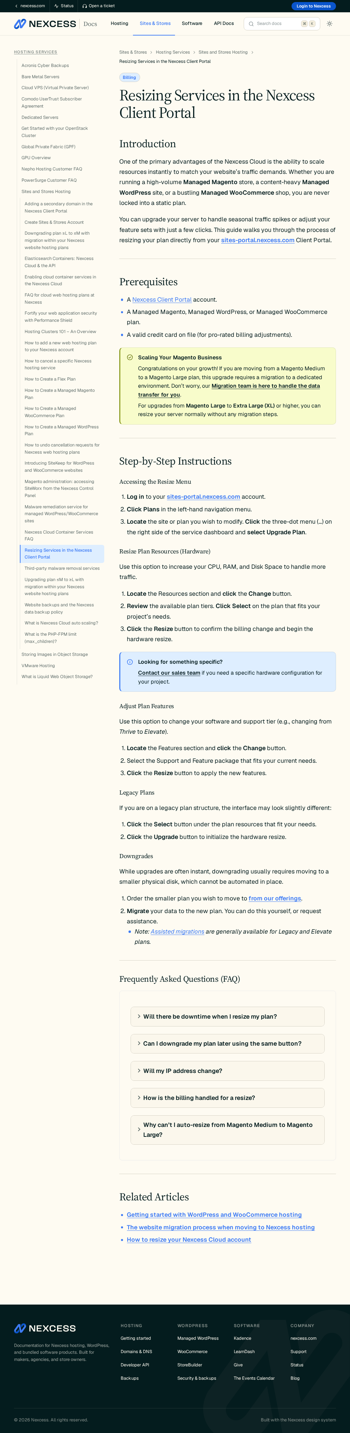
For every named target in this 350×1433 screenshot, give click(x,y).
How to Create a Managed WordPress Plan (62, 430)
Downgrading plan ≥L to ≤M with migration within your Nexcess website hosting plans (57, 240)
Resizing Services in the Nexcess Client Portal (58, 553)
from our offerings (274, 898)
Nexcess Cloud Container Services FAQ (59, 535)
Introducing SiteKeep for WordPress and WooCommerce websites (59, 466)
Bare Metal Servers (40, 77)
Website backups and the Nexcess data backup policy (59, 608)
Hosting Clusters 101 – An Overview (60, 331)
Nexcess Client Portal (162, 299)
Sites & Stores (133, 52)
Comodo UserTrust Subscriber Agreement (52, 102)
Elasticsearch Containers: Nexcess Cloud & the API (59, 262)
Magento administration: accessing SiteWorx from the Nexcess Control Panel (59, 488)
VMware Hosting (38, 666)
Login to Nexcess (314, 6)
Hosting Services (36, 51)
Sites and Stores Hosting (46, 191)
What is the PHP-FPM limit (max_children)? (51, 637)
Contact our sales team (169, 672)
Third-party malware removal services (62, 568)
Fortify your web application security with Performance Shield (61, 316)
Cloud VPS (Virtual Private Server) (55, 88)
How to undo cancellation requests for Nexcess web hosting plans (62, 448)
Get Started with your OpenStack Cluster (55, 131)
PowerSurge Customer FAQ (49, 180)
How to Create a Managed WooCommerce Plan (50, 411)
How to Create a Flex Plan (50, 379)
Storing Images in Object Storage (55, 654)
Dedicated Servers (40, 117)
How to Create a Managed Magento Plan (60, 393)
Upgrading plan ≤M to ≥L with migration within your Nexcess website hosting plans (54, 586)
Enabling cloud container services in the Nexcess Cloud (60, 280)
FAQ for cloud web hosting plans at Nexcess (59, 298)
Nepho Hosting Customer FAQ (52, 169)
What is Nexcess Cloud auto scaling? (61, 623)
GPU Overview (36, 158)
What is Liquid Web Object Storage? (57, 676)
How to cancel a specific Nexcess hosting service (58, 364)
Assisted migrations (177, 931)
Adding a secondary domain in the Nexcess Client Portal (59, 207)
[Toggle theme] (329, 23)
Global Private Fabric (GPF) (49, 147)
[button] (224, 24)
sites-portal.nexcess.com (258, 240)
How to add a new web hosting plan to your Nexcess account (60, 346)
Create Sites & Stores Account (54, 222)
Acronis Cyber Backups (45, 65)
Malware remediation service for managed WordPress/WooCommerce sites (61, 514)
